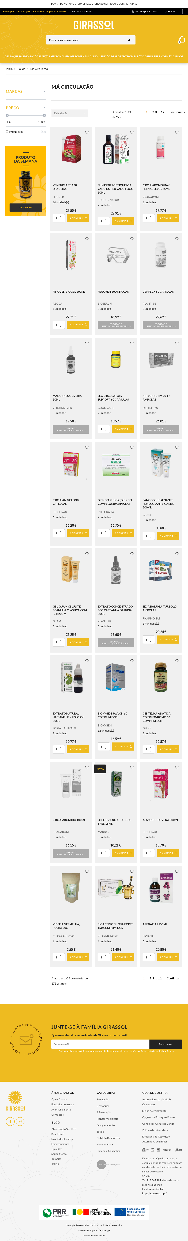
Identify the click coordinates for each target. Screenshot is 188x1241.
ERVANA (148, 936)
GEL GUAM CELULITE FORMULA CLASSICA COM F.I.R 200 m (70, 610)
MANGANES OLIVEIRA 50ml (67, 397)
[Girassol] (94, 24)
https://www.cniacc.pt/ (154, 1193)
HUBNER (58, 197)
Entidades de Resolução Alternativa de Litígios (156, 1139)
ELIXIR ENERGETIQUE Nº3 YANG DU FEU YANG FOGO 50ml (115, 188)
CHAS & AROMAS (64, 936)
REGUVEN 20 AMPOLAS (113, 291)
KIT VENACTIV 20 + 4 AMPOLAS (156, 397)
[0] (180, 38)
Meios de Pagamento (154, 1110)
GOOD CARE (106, 407)
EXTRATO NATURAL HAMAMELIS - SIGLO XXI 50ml (68, 717)
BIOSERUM (105, 303)
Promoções (103, 1099)
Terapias (56, 1158)
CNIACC (146, 1175)
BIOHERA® (60, 512)
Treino (55, 1163)
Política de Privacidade (155, 1130)
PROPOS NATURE (109, 199)
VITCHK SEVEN (62, 407)
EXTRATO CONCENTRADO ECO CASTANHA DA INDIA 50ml (115, 610)
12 (163, 112)
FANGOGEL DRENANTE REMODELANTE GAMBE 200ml (158, 503)
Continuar (175, 112)
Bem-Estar (57, 1133)
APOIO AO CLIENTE (82, 11)
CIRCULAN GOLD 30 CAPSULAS (66, 501)
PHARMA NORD (108, 936)
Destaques (12, 56)
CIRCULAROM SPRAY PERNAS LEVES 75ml (156, 186)
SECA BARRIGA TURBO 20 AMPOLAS (159, 608)
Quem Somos (59, 1099)
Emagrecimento (77, 56)
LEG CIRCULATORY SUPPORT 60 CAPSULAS (113, 397)
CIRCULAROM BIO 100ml (69, 820)
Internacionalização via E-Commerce (156, 1102)
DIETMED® (150, 407)
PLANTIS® (149, 303)
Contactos (57, 1114)
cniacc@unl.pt (156, 1189)
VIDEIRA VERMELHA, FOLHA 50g (66, 925)
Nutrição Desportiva (112, 56)
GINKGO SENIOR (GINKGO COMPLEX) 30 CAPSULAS (115, 501)
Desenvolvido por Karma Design (94, 1230)
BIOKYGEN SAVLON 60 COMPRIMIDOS (112, 715)
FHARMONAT (151, 618)
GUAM (147, 514)
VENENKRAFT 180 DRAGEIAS (65, 186)
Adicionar (76, 218)
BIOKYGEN (105, 725)
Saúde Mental (59, 1153)
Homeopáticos (137, 56)
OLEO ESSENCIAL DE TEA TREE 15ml (114, 821)
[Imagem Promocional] (25, 180)
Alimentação (29, 56)
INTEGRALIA (106, 512)
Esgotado (116, 325)
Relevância (60, 113)
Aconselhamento (61, 1109)
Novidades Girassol (62, 1138)
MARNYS (103, 831)
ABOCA (57, 303)
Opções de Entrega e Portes (158, 1117)
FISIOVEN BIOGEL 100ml (69, 291)
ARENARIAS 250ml (155, 924)
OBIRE (147, 728)
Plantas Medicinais (52, 56)
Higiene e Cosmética (162, 56)
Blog (179, 56)
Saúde (92, 56)
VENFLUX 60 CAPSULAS (158, 291)
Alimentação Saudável (64, 1129)
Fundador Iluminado (62, 1104)
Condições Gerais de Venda (158, 1123)
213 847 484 (154, 1180)
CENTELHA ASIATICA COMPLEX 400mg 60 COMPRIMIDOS (157, 717)
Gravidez (56, 1148)
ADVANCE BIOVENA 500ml (161, 820)
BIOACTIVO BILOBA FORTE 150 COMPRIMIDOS (115, 925)
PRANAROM (151, 197)
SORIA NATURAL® (64, 728)
